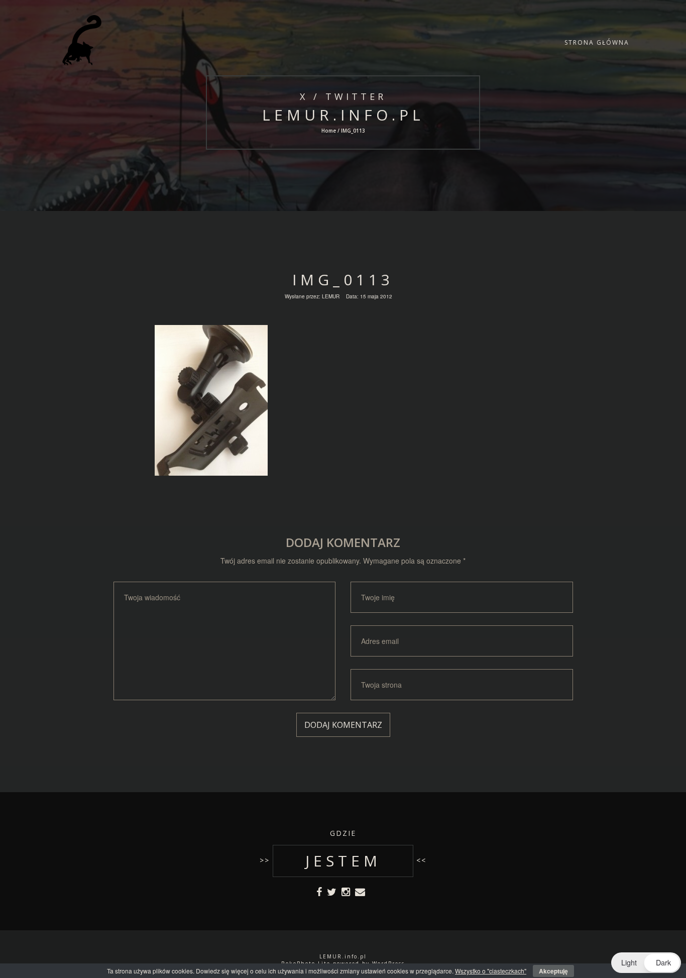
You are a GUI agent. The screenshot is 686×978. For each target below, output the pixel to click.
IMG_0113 (343, 279)
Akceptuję (553, 970)
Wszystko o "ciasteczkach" (490, 970)
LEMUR (330, 296)
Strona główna (596, 42)
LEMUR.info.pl (343, 114)
